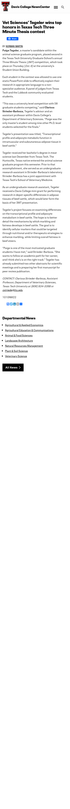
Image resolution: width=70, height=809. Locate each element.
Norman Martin (14, 46)
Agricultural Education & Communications (29, 330)
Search (63, 5)
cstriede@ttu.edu (12, 290)
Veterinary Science (16, 356)
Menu (55, 5)
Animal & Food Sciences (19, 335)
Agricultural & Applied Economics (24, 325)
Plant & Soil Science (16, 351)
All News (11, 367)
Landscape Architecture (19, 340)
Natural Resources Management (24, 345)
